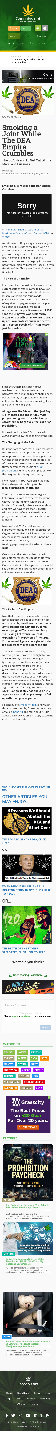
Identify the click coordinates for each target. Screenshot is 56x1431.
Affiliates (21, 1404)
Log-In (25, 28)
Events (42, 43)
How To (8, 1064)
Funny (39, 1070)
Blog (29, 56)
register (25, 1016)
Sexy (39, 1087)
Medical (36, 1052)
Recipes (9, 1052)
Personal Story (33, 1082)
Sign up (14, 28)
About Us (31, 1398)
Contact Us (35, 1404)
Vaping (22, 1058)
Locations (10, 1087)
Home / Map (14, 36)
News (34, 1064)
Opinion (40, 56)
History (26, 1087)
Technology (11, 1082)
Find (27, 36)
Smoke (22, 1052)
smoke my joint (28, 704)
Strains (11, 43)
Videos (26, 1070)
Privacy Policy (34, 1427)
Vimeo (6, 236)
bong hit (18, 712)
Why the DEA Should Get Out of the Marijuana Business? (22, 231)
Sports (22, 1064)
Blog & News (41, 36)
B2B (36, 1076)
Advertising (45, 1398)
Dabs (34, 1058)
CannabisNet (41, 233)
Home (9, 1393)
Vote (44, 1058)
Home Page (15, 56)
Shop (31, 43)
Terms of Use (22, 1427)
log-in (15, 1016)
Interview (10, 1070)
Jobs (21, 43)
